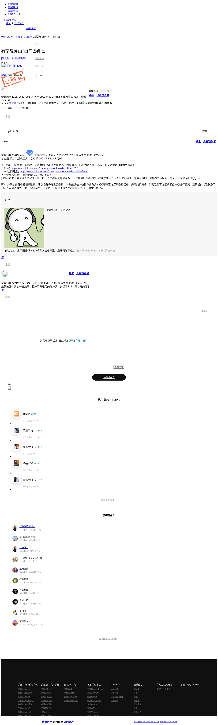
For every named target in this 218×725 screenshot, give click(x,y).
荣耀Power (92, 697)
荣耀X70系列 (93, 716)
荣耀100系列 (46, 708)
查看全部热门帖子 (108, 638)
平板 (136, 693)
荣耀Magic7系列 (25, 704)
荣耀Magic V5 (24, 697)
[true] (41, 75)
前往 (109, 91)
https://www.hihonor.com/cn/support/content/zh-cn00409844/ (54, 171)
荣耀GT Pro (92, 704)
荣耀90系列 (46, 716)
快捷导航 (31, 28)
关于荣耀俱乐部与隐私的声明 (71, 719)
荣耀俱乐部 (14, 14)
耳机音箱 (137, 704)
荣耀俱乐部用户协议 (50, 719)
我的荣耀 (114, 700)
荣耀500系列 (46, 693)
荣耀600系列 (46, 689)
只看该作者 (103, 95)
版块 (10, 37)
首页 (37, 36)
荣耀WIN (68, 689)
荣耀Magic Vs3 (24, 712)
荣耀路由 (14, 103)
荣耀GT (90, 708)
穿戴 (136, 697)
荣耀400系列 (46, 697)
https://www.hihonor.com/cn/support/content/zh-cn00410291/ (45, 168)
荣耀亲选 (13, 10)
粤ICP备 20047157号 (168, 722)
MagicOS (115, 689)
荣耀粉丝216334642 (58, 210)
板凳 (71, 273)
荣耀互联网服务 (163, 689)
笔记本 (136, 689)
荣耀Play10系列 (94, 700)
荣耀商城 (13, 7)
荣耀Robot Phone (95, 689)
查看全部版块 (107, 500)
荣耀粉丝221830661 (12, 96)
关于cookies (89, 719)
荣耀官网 (13, 4)
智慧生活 (20, 37)
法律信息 (98, 719)
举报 (7, 116)
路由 (136, 708)
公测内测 (114, 693)
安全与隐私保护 (117, 697)
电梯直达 (93, 91)
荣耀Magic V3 (24, 708)
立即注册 (19, 23)
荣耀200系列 (46, 704)
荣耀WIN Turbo (70, 697)
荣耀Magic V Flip (25, 716)
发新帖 (204, 311)
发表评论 (119, 366)
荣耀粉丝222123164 (12, 283)
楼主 (91, 95)
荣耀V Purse (92, 712)
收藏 (10, 108)
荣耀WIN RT (69, 693)
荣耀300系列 (46, 700)
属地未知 (110, 250)
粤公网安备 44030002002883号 (146, 722)
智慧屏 (136, 700)
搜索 (3, 75)
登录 (8, 23)
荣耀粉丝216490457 (12, 155)
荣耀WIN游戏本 (71, 700)
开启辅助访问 (9, 20)
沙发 (198, 141)
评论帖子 (109, 377)
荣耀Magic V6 (24, 689)
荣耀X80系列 (93, 693)
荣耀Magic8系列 (25, 693)
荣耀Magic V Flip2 (26, 700)
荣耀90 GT (45, 712)
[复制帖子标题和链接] (13, 58)
